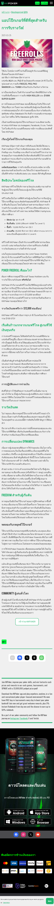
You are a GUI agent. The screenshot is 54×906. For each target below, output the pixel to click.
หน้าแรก (6, 12)
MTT (4, 641)
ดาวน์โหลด (44, 3)
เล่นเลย (37, 3)
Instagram (14, 718)
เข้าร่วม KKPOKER (27, 621)
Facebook (24, 718)
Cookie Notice (6, 903)
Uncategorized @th (19, 12)
